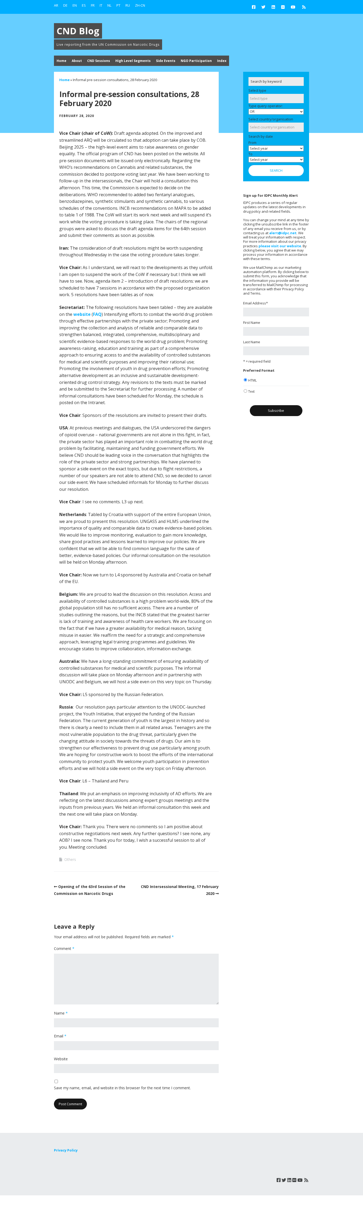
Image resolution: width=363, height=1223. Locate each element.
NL (109, 5)
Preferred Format (259, 370)
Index (221, 60)
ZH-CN (140, 5)
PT (118, 5)
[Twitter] (263, 7)
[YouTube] (293, 7)
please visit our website (280, 246)
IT (101, 5)
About (77, 60)
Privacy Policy (66, 1150)
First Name (251, 322)
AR (56, 5)
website (82, 314)
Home (61, 60)
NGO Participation (196, 60)
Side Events (165, 60)
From (252, 142)
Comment (64, 948)
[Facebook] (255, 7)
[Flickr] (282, 7)
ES (84, 5)
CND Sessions (98, 60)
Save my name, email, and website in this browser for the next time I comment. (122, 1087)
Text (251, 391)
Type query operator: (265, 105)
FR (93, 5)
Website (61, 1058)
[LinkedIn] (273, 7)
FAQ (97, 314)
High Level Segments (133, 60)
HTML (252, 380)
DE (65, 5)
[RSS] (304, 7)
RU (127, 5)
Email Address (255, 303)
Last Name (251, 342)
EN (75, 5)
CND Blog (78, 31)
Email (60, 1035)
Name (61, 1013)
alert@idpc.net (283, 233)
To (250, 154)
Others (70, 859)
